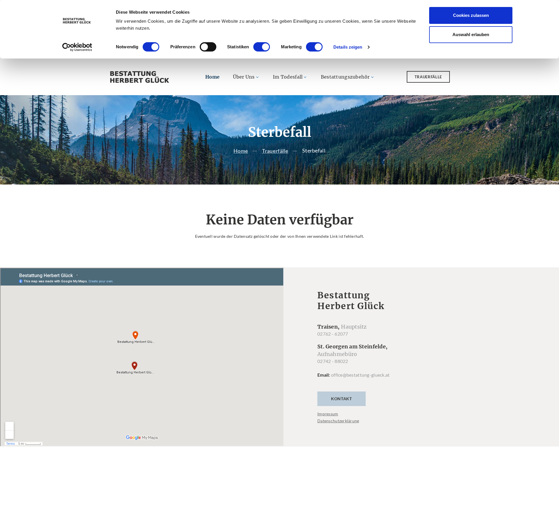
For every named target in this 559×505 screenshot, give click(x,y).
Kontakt (341, 398)
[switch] (208, 47)
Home (212, 76)
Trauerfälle (428, 77)
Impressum (327, 413)
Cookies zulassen (471, 15)
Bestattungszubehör (345, 76)
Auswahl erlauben (470, 34)
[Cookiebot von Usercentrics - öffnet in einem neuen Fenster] (77, 47)
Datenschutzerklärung (338, 420)
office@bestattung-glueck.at (360, 375)
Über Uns (244, 76)
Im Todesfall (288, 76)
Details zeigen (347, 47)
